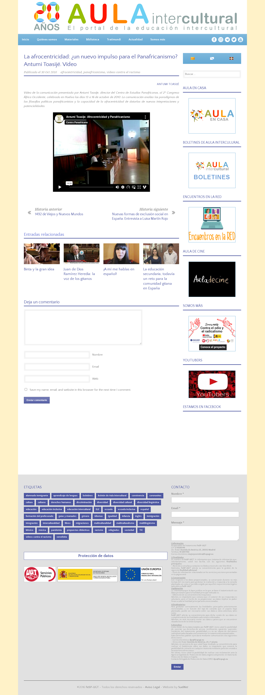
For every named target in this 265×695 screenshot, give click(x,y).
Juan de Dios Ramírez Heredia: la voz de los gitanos (79, 274)
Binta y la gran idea (39, 269)
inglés (138, 516)
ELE (97, 509)
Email (95, 366)
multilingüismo (147, 523)
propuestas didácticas (78, 530)
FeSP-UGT (92, 687)
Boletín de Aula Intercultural (112, 495)
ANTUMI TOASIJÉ (168, 84)
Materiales (71, 39)
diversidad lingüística (148, 502)
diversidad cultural (122, 502)
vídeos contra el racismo (123, 72)
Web (95, 378)
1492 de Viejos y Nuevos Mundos (59, 214)
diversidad (102, 502)
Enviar (177, 666)
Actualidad (136, 39)
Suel (183, 687)
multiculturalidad (102, 523)
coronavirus (155, 495)
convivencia (138, 495)
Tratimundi (114, 39)
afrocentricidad (71, 72)
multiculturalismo (125, 523)
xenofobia (62, 537)
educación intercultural (79, 509)
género (85, 516)
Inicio (25, 39)
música (42, 530)
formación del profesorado (39, 516)
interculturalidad (51, 523)
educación (31, 509)
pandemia (56, 530)
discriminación (84, 502)
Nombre (97, 354)
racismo (99, 530)
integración (32, 523)
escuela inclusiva (126, 509)
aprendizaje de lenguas (65, 495)
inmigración (153, 516)
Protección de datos (95, 556)
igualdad (112, 516)
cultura (29, 502)
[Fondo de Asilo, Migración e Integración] (140, 581)
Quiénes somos (47, 39)
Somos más (157, 39)
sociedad (129, 530)
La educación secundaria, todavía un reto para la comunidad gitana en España (159, 279)
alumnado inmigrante (37, 495)
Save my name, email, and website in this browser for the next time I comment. (80, 389)
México (29, 530)
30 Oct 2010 (49, 72)
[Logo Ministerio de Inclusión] (87, 581)
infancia (126, 516)
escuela (109, 509)
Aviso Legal (152, 687)
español (144, 509)
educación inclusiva (52, 509)
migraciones (82, 523)
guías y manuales (67, 516)
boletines (88, 495)
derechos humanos (61, 502)
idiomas (98, 516)
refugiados (113, 530)
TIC (141, 530)
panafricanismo (94, 72)
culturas (42, 502)
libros (68, 523)
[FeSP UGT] (40, 581)
